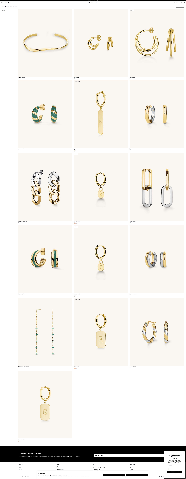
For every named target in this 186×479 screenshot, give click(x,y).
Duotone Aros (132, 148)
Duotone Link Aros (132, 221)
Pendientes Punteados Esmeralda (23, 366)
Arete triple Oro (132, 77)
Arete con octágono (77, 366)
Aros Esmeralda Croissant (22, 148)
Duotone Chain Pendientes (22, 221)
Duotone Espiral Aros (133, 366)
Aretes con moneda (77, 221)
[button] (182, 2)
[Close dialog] (184, 451)
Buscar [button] (176, 2)
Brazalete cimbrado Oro (22, 77)
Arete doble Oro (76, 77)
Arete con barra (76, 148)
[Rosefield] (92, 2)
